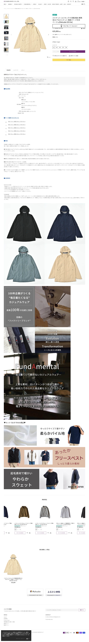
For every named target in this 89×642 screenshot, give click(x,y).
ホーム (5, 8)
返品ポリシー (6, 623)
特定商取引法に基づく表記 (9, 621)
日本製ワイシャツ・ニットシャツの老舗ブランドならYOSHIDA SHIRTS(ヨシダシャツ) (11, 1)
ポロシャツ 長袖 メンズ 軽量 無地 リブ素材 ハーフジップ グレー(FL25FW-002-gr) (13, 524)
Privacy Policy (7, 620)
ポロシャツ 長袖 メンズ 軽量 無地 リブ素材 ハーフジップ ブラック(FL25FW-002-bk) (34, 524)
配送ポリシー (6, 625)
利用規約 (5, 618)
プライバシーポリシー (20, 638)
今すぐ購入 (68, 60)
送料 (56, 34)
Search (5, 617)
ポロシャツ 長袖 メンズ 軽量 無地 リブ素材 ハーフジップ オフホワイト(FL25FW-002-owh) (75, 524)
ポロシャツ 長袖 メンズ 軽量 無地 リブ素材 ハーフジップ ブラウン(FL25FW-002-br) (55, 524)
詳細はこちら (55, 37)
